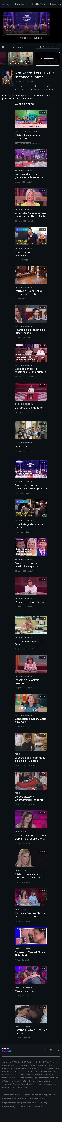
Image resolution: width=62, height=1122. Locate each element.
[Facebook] (44, 1050)
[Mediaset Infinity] (5, 4)
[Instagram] (51, 1050)
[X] (58, 1050)
